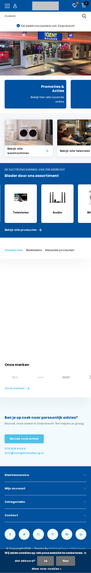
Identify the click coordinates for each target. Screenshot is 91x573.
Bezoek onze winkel (24, 439)
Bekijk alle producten (21, 230)
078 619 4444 (15, 448)
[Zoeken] (84, 16)
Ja (45, 561)
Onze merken (15, 388)
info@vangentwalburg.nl (24, 453)
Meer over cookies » (46, 569)
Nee (65, 561)
